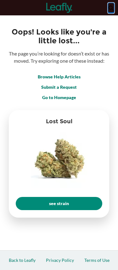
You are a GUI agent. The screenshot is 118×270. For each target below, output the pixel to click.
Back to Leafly (22, 260)
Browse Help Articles (59, 76)
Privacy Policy (60, 260)
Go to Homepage (59, 97)
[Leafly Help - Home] (59, 8)
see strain (59, 203)
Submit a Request (59, 87)
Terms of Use (97, 260)
